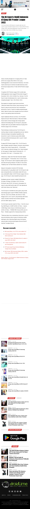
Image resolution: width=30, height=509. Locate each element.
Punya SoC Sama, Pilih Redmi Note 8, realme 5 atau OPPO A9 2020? (16, 239)
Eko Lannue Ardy (10, 34)
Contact (9, 495)
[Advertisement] (15, 65)
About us (4, 495)
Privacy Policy (25, 495)
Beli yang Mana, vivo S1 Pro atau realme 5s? (15, 231)
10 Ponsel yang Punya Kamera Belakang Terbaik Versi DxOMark (14, 248)
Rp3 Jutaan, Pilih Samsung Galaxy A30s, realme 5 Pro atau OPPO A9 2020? (16, 252)
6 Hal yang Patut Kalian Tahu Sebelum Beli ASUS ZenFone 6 (15, 235)
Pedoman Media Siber (16, 495)
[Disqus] (15, 282)
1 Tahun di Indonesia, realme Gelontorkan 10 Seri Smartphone (15, 243)
